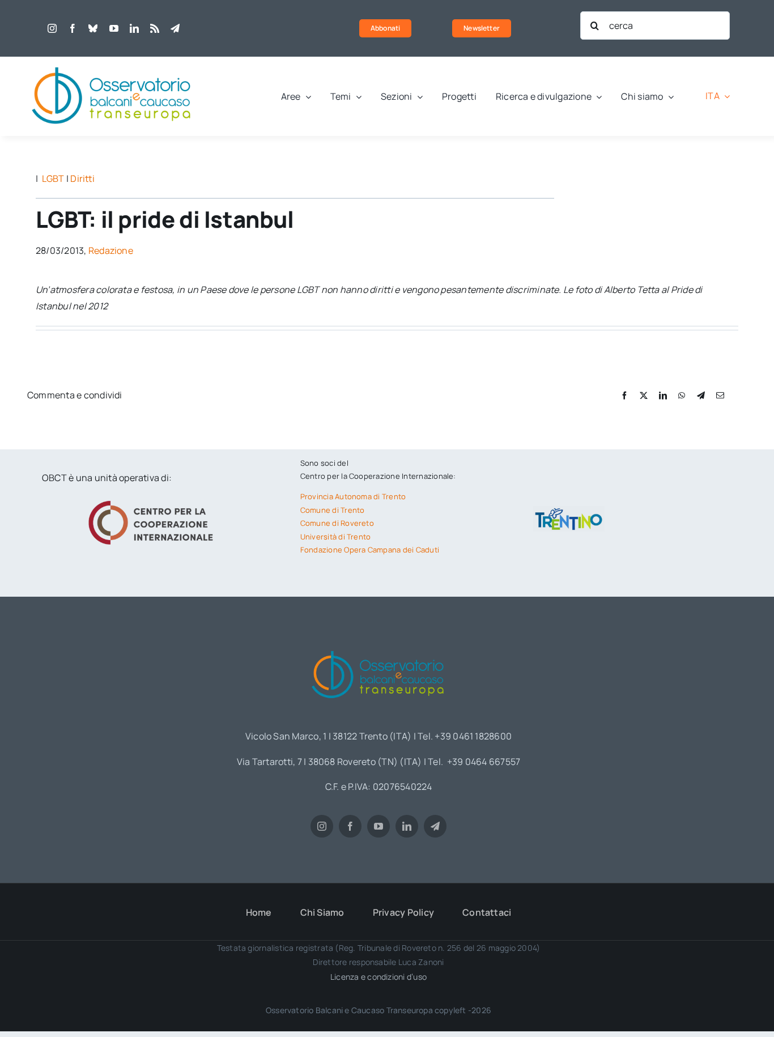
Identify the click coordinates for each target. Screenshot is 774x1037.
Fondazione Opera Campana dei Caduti (369, 550)
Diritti (82, 178)
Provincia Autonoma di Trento (353, 496)
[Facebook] (624, 395)
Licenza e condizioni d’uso (378, 976)
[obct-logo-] (112, 61)
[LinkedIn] (663, 395)
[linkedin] (134, 28)
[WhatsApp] (682, 395)
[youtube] (113, 28)
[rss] (154, 28)
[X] (643, 395)
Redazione (110, 250)
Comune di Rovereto (337, 523)
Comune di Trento (332, 510)
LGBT (53, 178)
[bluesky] (92, 28)
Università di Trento (335, 537)
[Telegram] (701, 395)
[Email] (720, 395)
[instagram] (52, 28)
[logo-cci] (153, 499)
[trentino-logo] (569, 510)
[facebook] (72, 28)
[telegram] (175, 28)
